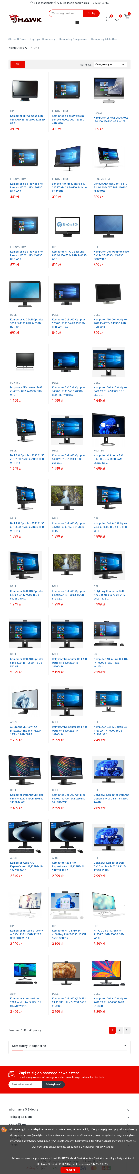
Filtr (18, 64)
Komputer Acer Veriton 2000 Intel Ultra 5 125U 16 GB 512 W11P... (25, 1002)
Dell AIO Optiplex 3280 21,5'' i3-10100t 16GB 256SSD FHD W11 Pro (27, 459)
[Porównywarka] (108, 19)
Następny (126, 1030)
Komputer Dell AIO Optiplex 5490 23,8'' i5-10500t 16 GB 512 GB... (27, 662)
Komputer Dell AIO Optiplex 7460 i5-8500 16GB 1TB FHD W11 (110, 527)
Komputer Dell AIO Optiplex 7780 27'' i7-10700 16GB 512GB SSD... (110, 730)
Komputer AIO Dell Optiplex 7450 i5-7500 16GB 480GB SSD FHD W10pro (69, 391)
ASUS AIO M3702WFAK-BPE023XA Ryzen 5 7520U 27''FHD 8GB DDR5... (25, 730)
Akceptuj (70, 1170)
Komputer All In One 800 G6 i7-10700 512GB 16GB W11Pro (110, 662)
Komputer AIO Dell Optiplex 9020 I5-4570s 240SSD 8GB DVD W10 (110, 323)
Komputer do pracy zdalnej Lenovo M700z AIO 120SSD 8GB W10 (27, 187)
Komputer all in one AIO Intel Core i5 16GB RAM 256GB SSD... (108, 459)
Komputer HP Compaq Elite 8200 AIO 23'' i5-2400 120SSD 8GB (27, 119)
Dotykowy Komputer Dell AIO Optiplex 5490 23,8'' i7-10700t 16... (69, 730)
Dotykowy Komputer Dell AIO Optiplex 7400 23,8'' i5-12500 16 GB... (111, 798)
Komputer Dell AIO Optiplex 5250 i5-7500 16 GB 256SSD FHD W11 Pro (69, 323)
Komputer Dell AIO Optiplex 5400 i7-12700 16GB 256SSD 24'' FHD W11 (69, 798)
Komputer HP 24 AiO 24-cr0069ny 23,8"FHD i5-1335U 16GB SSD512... (69, 934)
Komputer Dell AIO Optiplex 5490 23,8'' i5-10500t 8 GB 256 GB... (110, 391)
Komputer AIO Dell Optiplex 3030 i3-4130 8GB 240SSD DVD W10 (27, 323)
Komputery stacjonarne (29, 1046)
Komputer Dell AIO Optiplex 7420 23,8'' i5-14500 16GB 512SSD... (110, 1002)
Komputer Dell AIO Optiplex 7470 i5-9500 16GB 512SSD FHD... (69, 527)
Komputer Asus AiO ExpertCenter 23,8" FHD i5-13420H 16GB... (26, 866)
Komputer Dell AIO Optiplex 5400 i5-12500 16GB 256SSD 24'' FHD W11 (27, 798)
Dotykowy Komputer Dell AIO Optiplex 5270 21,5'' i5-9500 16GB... (110, 595)
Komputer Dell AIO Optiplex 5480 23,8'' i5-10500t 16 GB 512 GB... (69, 595)
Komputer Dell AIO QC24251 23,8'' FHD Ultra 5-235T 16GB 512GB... (69, 1002)
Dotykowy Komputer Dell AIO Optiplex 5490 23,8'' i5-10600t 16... (69, 662)
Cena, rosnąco (110, 64)
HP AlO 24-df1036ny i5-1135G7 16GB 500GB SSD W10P (109, 934)
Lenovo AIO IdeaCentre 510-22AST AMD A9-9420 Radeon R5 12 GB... (69, 187)
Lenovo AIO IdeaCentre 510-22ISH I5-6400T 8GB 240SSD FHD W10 (111, 187)
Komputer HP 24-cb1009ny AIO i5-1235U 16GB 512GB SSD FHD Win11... (26, 934)
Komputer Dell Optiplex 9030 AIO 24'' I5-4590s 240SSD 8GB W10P (111, 255)
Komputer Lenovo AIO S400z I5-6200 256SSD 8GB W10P (111, 119)
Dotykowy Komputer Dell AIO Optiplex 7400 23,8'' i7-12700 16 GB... (110, 866)
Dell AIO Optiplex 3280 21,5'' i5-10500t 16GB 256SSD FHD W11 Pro (27, 527)
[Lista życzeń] (117, 19)
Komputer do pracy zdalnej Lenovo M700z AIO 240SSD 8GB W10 (27, 255)
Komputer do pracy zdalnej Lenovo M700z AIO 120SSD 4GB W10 (68, 119)
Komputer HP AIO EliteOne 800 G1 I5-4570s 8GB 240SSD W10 (69, 255)
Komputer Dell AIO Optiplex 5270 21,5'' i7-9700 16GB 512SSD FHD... (27, 595)
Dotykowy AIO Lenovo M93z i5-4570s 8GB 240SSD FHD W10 (27, 391)
